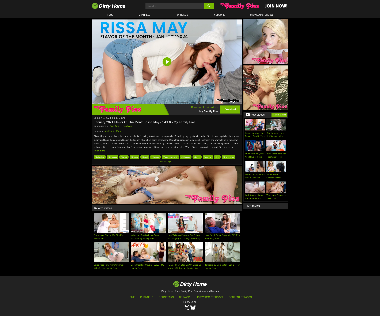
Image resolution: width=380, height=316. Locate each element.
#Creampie (155, 157)
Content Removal (240, 297)
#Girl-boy (197, 157)
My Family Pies (113, 131)
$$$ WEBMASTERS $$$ (261, 15)
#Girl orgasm (185, 157)
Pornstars (182, 15)
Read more (99, 150)
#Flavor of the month (170, 157)
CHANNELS (144, 15)
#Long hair (208, 157)
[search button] (209, 6)
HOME (110, 15)
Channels (146, 297)
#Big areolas (112, 157)
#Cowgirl (145, 157)
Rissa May (126, 126)
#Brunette (134, 157)
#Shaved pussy (228, 157)
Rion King (114, 126)
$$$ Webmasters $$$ (210, 297)
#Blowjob (124, 157)
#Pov (217, 157)
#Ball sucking (99, 157)
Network (219, 15)
